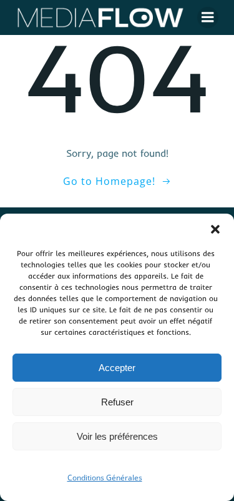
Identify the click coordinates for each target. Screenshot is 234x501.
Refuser (117, 402)
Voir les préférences (117, 436)
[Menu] (207, 17)
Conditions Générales (104, 477)
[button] (215, 229)
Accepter (117, 367)
